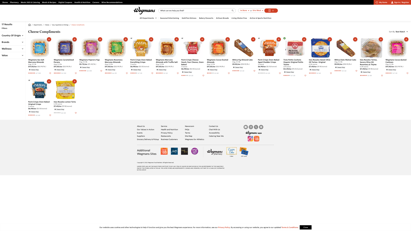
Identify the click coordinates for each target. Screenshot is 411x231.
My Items (383, 2)
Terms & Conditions (289, 227)
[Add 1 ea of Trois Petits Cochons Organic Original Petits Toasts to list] (304, 39)
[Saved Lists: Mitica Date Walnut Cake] (356, 70)
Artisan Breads (222, 18)
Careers (95, 2)
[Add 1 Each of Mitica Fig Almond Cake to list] (253, 39)
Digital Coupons (65, 2)
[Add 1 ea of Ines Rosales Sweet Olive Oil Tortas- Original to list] (330, 39)
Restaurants (166, 136)
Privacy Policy (167, 133)
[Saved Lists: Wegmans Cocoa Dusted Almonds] (229, 73)
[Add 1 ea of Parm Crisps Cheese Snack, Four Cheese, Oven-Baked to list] (202, 39)
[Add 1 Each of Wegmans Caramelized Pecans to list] (74, 39)
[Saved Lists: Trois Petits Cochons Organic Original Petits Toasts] (305, 75)
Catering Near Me (216, 136)
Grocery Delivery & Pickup (148, 139)
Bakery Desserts (206, 18)
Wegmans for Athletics (194, 139)
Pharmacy (14, 2)
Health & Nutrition (82, 2)
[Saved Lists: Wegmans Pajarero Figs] (101, 70)
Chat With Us (214, 129)
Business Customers (169, 139)
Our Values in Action (145, 129)
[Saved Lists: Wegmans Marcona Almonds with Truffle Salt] (178, 73)
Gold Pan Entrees (189, 18)
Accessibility (214, 133)
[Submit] (233, 10)
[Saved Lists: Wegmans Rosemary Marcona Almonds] (127, 73)
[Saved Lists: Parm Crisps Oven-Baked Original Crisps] (50, 115)
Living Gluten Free (239, 18)
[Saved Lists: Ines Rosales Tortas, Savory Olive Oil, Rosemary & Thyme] (382, 75)
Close (305, 227)
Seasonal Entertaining (169, 18)
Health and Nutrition (169, 129)
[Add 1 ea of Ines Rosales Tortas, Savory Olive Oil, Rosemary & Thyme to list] (381, 39)
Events (139, 133)
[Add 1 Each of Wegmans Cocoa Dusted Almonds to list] (228, 39)
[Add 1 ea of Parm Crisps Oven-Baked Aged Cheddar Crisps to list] (279, 39)
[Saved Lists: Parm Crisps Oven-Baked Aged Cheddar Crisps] (280, 73)
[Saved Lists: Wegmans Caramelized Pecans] (76, 73)
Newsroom (189, 126)
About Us (141, 126)
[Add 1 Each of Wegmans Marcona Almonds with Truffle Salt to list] (176, 39)
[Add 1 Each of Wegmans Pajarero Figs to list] (100, 39)
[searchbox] (195, 10)
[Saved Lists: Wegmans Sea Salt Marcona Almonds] (50, 73)
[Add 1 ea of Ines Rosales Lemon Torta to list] (74, 81)
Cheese (47, 25)
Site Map (188, 136)
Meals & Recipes (49, 2)
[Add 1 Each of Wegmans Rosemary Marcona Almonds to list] (126, 39)
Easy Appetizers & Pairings (60, 25)
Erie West (257, 10)
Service (164, 126)
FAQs (187, 129)
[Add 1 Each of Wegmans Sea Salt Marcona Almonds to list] (49, 39)
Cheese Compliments (77, 25)
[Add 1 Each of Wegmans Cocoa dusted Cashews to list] (406, 39)
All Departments (147, 18)
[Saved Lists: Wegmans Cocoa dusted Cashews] (407, 73)
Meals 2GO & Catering (30, 2)
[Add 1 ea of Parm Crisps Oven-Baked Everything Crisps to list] (151, 39)
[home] (29, 25)
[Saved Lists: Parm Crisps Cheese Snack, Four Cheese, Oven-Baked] (203, 75)
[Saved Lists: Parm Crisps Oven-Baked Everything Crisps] (152, 73)
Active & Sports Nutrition (260, 18)
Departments (38, 25)
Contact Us (213, 126)
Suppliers (141, 136)
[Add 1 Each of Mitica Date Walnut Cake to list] (355, 39)
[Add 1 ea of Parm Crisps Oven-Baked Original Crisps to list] (49, 81)
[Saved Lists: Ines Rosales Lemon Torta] (76, 112)
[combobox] (197, 10)
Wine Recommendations (112, 2)
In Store (243, 10)
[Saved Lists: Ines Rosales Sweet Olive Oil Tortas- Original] (331, 73)
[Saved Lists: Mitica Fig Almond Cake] (254, 70)
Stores (5, 2)
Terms (187, 133)
